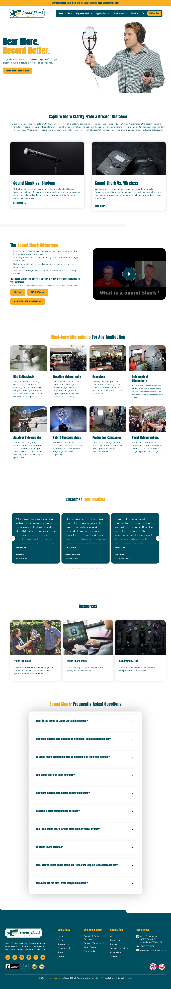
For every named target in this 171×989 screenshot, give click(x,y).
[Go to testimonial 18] (98, 568)
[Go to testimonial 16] (94, 568)
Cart (112, 936)
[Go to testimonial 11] (86, 568)
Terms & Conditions (119, 948)
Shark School (64, 948)
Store (69, 13)
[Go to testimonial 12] (88, 568)
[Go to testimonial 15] (93, 568)
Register (114, 944)
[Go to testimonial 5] (76, 568)
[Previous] (12, 538)
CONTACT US (154, 13)
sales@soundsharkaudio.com (152, 950)
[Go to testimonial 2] (70, 568)
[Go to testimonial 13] (89, 568)
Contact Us (63, 956)
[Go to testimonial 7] (79, 568)
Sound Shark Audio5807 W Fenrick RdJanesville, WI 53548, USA (150, 939)
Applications (63, 944)
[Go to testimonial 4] (74, 568)
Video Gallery (90, 947)
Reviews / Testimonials (94, 943)
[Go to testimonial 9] (82, 568)
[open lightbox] (129, 274)
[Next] (158, 538)
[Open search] (143, 13)
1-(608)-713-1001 (146, 946)
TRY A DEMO (37, 292)
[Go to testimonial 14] (91, 568)
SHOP (17, 292)
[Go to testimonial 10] (84, 568)
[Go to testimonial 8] (81, 568)
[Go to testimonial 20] (101, 568)
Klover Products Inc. (55, 978)
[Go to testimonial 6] (77, 568)
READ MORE (19, 203)
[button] (84, 13)
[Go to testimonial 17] (96, 568)
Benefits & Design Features (92, 937)
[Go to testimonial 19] (100, 568)
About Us (62, 952)
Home (61, 13)
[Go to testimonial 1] (69, 568)
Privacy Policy (116, 952)
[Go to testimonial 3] (72, 568)
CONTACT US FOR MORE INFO (27, 301)
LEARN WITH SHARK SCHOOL (17, 70)
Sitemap (114, 956)
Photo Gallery (90, 951)
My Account (115, 940)
